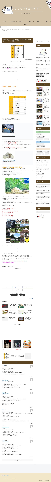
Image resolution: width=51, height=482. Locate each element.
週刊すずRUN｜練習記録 (41, 146)
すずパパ (3, 392)
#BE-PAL (38, 160)
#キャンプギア (39, 171)
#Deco (44, 175)
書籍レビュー (47, 151)
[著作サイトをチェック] (11, 295)
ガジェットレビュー (40, 151)
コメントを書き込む (17, 460)
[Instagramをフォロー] (17, 295)
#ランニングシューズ (44, 162)
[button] (17, 290)
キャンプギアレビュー (40, 136)
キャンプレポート (39, 138)
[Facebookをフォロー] (15, 295)
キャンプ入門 (39, 134)
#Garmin (46, 160)
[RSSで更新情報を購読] (24, 295)
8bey (2, 409)
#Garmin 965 (39, 177)
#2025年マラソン (39, 167)
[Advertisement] (17, 34)
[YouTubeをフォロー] (20, 295)
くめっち (3, 365)
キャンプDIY (46, 138)
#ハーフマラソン (39, 169)
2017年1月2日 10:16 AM (5, 427)
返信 (31, 376)
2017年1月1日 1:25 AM (5, 380)
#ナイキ (38, 162)
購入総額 (12, 266)
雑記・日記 (4, 266)
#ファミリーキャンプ (40, 173)
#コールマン (39, 175)
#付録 (42, 160)
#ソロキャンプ (46, 169)
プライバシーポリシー (5, 475)
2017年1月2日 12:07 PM (5, 441)
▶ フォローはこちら (40, 76)
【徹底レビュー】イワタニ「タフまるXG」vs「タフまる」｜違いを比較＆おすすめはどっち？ (43, 186)
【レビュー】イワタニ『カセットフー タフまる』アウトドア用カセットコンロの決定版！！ (43, 198)
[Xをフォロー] (13, 295)
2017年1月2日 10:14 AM (5, 393)
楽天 (8, 266)
